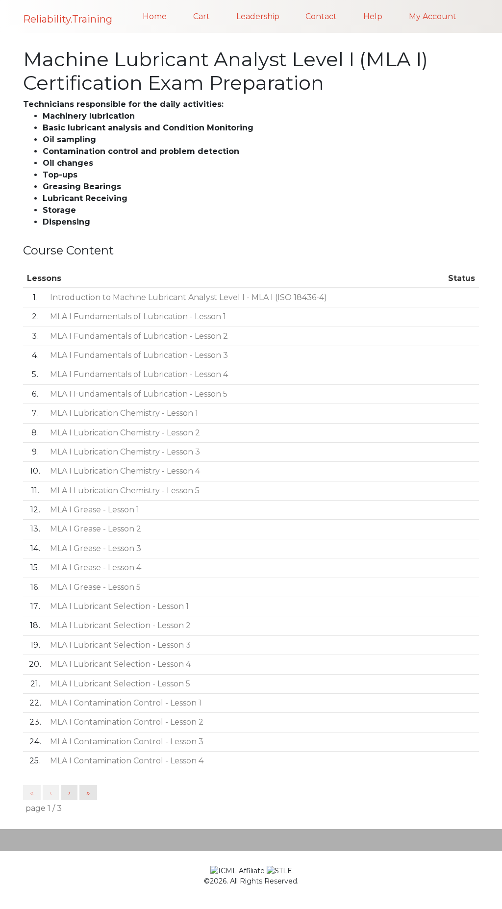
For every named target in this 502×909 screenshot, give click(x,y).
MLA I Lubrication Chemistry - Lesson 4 (125, 471)
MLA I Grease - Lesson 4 (95, 567)
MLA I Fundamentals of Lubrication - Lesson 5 (138, 394)
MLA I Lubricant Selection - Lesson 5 (120, 683)
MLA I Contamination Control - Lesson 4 (126, 760)
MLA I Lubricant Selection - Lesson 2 (120, 625)
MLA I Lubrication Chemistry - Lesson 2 (125, 432)
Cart (201, 16)
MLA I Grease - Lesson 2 (95, 528)
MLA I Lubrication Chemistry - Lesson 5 (125, 490)
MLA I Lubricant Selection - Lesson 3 (120, 645)
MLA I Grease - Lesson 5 (95, 587)
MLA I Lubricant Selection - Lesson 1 (119, 606)
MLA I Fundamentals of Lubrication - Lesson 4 (139, 374)
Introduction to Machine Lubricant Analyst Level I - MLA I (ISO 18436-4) (188, 297)
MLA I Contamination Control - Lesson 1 (125, 702)
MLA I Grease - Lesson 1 (94, 509)
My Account (432, 16)
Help (372, 16)
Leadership (257, 16)
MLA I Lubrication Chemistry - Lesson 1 (124, 413)
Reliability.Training (67, 19)
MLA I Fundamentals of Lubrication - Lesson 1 (138, 316)
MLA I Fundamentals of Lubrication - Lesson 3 (139, 355)
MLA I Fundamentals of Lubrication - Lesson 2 (139, 336)
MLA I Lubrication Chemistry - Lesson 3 (125, 451)
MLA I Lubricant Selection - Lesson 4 (120, 664)
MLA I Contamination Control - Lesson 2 (126, 722)
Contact (321, 16)
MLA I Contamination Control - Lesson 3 (126, 741)
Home (155, 16)
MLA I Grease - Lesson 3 (95, 548)
